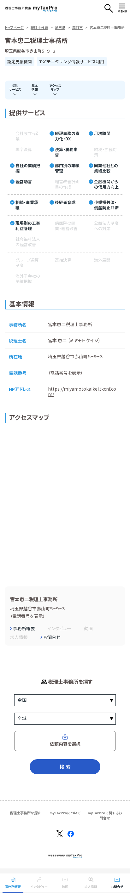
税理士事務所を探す (25, 812)
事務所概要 (13, 886)
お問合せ (117, 886)
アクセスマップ (55, 87)
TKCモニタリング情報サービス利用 (71, 62)
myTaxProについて (65, 812)
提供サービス (15, 87)
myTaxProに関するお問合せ (105, 815)
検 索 (65, 767)
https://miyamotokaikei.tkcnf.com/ (82, 391)
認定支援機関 (19, 62)
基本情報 (35, 87)
